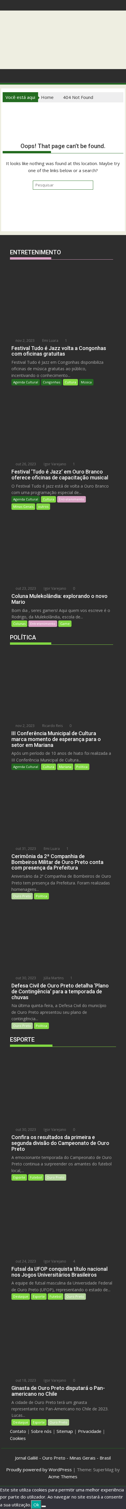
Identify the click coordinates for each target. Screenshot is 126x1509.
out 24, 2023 (25, 1261)
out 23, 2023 (25, 588)
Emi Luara (49, 340)
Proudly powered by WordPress (39, 1469)
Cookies (18, 1438)
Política (82, 766)
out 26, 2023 (25, 464)
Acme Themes (62, 1476)
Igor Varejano (54, 464)
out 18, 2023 (25, 1380)
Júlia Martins (53, 977)
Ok (36, 1505)
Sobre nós (41, 1431)
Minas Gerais (23, 506)
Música (86, 382)
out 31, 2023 (25, 848)
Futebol (36, 1177)
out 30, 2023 (25, 977)
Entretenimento (71, 499)
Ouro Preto (22, 896)
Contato (18, 1431)
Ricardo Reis (52, 725)
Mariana (65, 766)
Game (65, 623)
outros (43, 506)
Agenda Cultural (25, 382)
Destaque (20, 1296)
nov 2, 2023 (25, 340)
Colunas (19, 623)
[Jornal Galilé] (8, 75)
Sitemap (65, 1431)
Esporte (19, 1177)
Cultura (70, 382)
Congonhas (51, 382)
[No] (43, 1506)
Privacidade (89, 1431)
